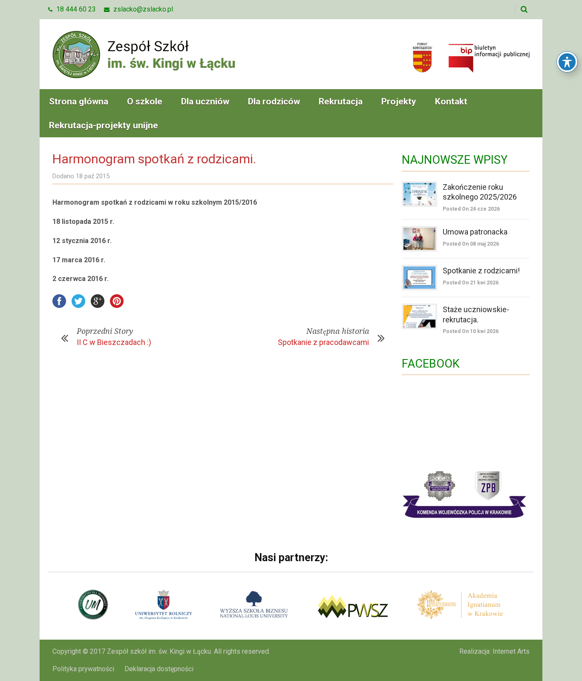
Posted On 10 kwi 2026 (470, 331)
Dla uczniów (205, 101)
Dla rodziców (274, 101)
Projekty (398, 101)
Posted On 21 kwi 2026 (470, 283)
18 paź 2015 (92, 176)
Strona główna (78, 101)
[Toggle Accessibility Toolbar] (567, 62)
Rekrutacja (341, 101)
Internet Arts (511, 651)
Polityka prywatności (83, 669)
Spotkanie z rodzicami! (481, 270)
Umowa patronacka (475, 231)
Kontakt (451, 101)
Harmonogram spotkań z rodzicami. (154, 158)
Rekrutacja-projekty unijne (103, 125)
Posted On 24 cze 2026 (471, 209)
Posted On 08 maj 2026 (471, 244)
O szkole (144, 101)
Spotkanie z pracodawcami (323, 342)
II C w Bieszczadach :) (114, 342)
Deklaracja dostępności (158, 669)
